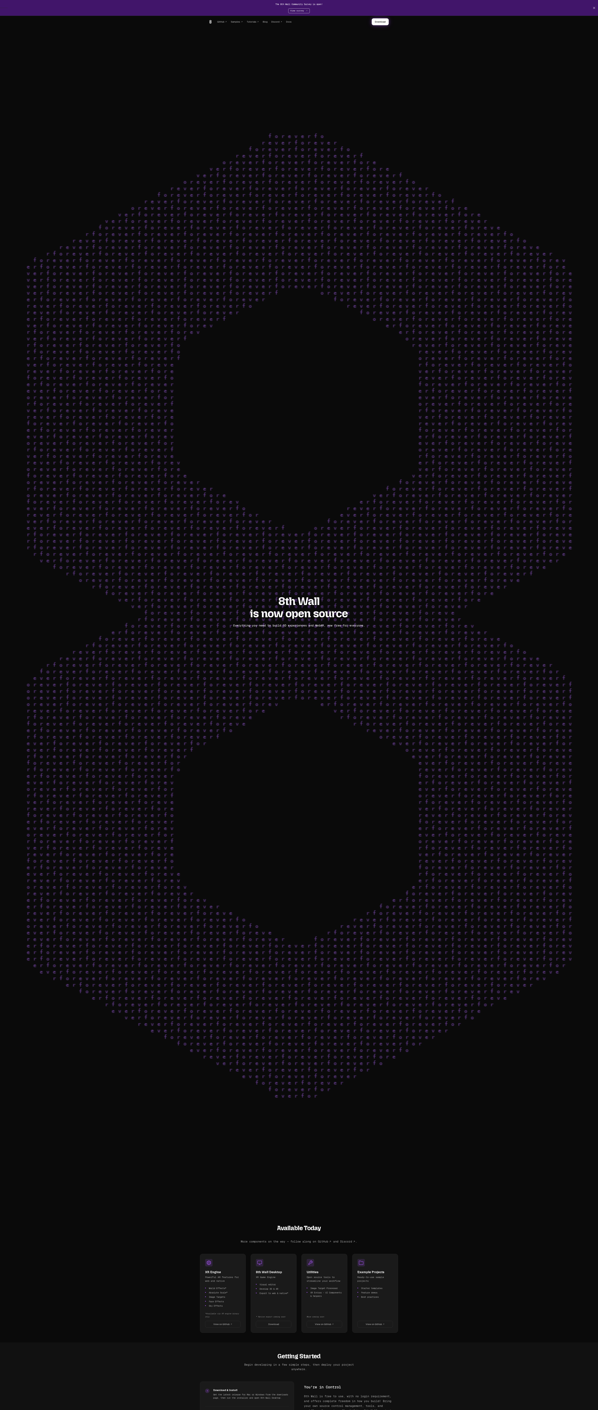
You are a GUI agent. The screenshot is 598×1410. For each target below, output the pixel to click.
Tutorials (251, 21)
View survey (297, 10)
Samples (235, 21)
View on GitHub (221, 1324)
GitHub (220, 21)
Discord (275, 21)
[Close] (594, 8)
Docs (289, 21)
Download (380, 21)
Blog (265, 21)
